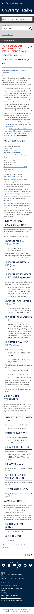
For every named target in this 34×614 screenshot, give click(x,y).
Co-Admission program (13, 203)
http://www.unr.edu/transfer (12, 153)
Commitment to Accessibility (11, 598)
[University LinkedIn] (17, 568)
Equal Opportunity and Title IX (11, 600)
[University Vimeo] (19, 565)
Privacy (3, 590)
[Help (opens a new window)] (31, 47)
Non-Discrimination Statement (11, 588)
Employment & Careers (9, 586)
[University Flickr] (25, 565)
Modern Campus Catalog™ (21, 612)
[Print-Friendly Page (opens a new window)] (29, 47)
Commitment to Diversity (10, 595)
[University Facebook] (9, 565)
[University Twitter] (3, 565)
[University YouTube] (14, 565)
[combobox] (17, 19)
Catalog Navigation (10, 40)
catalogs (7, 610)
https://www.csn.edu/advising (12, 176)
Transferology (8, 126)
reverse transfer (10, 196)
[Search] (30, 28)
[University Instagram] (30, 565)
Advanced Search (7, 35)
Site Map (4, 593)
